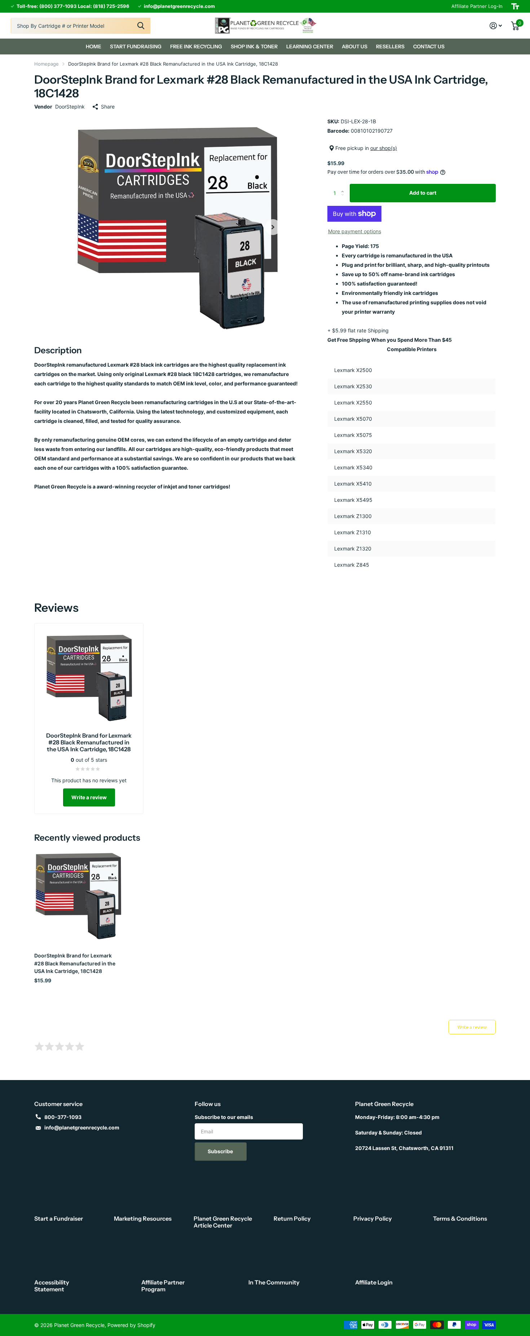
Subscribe (221, 1151)
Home (93, 46)
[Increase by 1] (344, 186)
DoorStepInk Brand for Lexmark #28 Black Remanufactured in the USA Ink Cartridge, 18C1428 (74, 963)
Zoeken (141, 26)
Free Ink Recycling (196, 46)
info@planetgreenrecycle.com (81, 1127)
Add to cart (422, 193)
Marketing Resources (143, 1218)
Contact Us (429, 46)
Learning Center (309, 46)
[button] (273, 227)
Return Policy (292, 1218)
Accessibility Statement (51, 1286)
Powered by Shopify (131, 1325)
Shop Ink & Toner (254, 46)
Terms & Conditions (460, 1218)
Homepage (46, 64)
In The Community (274, 1282)
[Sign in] (496, 26)
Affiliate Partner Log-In (477, 6)
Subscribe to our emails (224, 1117)
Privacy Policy (372, 1218)
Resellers (390, 46)
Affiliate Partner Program (163, 1286)
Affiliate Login (374, 1282)
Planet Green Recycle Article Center (223, 1222)
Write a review (89, 797)
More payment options (354, 231)
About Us (354, 46)
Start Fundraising (136, 46)
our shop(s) (383, 148)
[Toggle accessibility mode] (515, 6)
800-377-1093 (62, 1117)
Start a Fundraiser (58, 1218)
